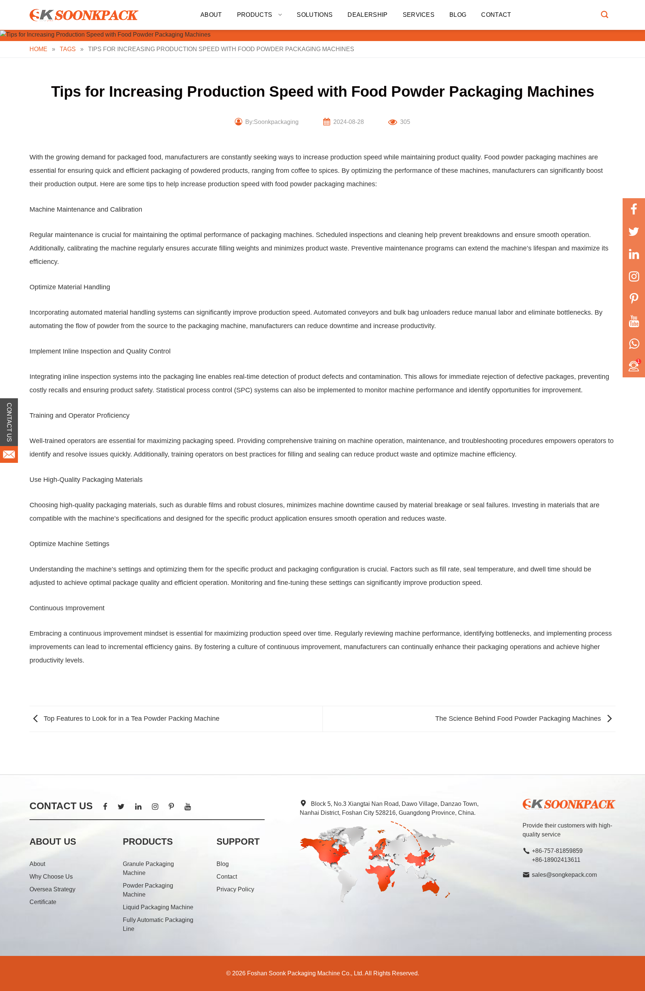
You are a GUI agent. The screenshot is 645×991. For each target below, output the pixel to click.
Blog (457, 15)
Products (254, 15)
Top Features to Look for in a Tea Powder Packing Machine (130, 718)
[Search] (604, 14)
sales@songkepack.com (564, 875)
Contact (496, 15)
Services (419, 15)
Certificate (42, 902)
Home (38, 49)
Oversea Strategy (52, 889)
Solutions (315, 15)
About (211, 15)
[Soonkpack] (85, 15)
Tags (68, 49)
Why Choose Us (51, 876)
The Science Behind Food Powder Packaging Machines (519, 718)
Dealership (367, 15)
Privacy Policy (235, 889)
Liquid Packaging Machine (158, 907)
